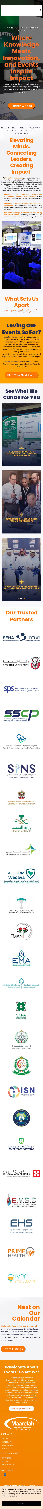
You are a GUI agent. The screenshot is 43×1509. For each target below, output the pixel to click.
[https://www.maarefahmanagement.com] (21, 1424)
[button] (40, 10)
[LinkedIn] (5, 1474)
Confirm (21, 1503)
